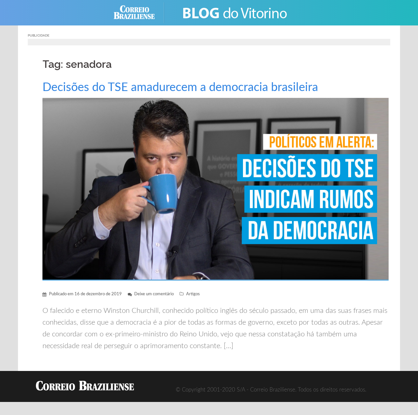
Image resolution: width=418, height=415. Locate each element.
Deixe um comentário (154, 294)
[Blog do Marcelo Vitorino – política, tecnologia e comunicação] (235, 12)
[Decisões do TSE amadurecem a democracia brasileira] (215, 189)
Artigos (193, 294)
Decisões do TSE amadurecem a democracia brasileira (180, 87)
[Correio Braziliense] (139, 12)
